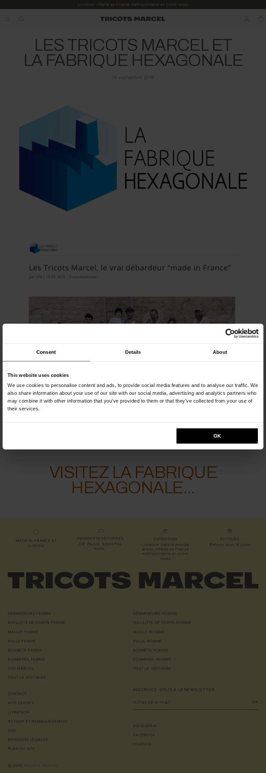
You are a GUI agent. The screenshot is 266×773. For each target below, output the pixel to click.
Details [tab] (133, 352)
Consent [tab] (46, 352)
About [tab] (220, 352)
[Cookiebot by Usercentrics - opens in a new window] (230, 333)
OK (217, 436)
